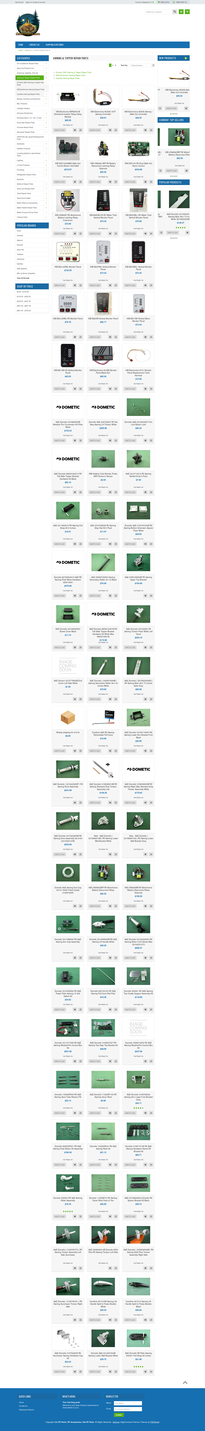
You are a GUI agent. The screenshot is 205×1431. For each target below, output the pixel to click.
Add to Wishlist (75, 130)
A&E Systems (22, 268)
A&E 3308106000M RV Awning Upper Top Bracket (138, 578)
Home (20, 50)
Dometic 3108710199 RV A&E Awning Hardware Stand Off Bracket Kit (138, 1149)
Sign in (28, 2)
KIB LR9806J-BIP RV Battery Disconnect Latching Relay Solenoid (103, 166)
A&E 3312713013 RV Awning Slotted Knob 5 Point (138, 475)
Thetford (20, 254)
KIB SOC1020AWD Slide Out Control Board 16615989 (67, 164)
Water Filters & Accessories (27, 203)
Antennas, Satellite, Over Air (27, 73)
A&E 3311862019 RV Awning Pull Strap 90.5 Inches (68, 526)
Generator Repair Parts (25, 132)
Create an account (39, 2)
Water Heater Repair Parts (27, 207)
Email (108, 1408)
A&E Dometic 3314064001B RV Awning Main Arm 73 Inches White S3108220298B (173, 216)
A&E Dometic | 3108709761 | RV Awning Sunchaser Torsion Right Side (68, 1304)
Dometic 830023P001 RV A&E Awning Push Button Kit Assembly (68, 1147)
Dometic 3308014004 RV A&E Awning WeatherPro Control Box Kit (138, 1045)
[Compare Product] (181, 11)
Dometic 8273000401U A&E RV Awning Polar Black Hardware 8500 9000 (68, 580)
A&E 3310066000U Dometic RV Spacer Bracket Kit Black (138, 1199)
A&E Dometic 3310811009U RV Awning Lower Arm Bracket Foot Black (138, 735)
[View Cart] (187, 11)
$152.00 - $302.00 (24, 296)
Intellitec (20, 264)
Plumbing (20, 170)
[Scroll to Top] (186, 1383)
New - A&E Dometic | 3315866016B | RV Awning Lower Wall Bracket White (103, 838)
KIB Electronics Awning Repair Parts (30, 89)
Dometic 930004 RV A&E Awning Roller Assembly (67, 1199)
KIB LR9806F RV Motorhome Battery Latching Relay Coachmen (68, 217)
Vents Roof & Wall (23, 198)
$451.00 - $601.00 (24, 306)
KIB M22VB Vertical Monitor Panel (103, 318)
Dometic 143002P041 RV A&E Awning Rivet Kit (103, 1147)
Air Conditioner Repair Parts (27, 63)
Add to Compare (80, 130)
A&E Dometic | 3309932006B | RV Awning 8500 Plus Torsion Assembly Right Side (138, 1252)
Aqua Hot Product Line (25, 68)
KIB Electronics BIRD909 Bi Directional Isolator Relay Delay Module (68, 114)
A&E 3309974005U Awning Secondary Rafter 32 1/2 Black (103, 578)
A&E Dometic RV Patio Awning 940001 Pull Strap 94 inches (138, 1354)
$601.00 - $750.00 (24, 310)
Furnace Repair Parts (25, 127)
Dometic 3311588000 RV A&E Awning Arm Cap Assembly (68, 940)
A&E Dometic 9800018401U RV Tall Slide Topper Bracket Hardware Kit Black (68, 476)
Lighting (20, 160)
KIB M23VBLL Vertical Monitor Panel (138, 268)
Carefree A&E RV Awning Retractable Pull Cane (103, 733)
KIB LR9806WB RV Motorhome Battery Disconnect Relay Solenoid (138, 890)
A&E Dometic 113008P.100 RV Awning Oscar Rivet (103, 1095)
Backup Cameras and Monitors (28, 99)
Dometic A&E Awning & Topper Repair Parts (31, 83)
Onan (19, 231)
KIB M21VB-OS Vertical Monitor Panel (68, 371)
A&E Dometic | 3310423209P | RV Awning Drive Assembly (68, 785)
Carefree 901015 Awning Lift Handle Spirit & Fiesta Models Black (138, 1304)
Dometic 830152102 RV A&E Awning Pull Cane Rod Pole (103, 992)
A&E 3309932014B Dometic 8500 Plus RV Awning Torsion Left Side (103, 1251)
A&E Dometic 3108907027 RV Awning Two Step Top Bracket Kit (103, 1044)
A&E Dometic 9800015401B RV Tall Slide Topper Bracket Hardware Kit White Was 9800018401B (103, 632)
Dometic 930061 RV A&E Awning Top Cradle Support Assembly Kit (138, 992)
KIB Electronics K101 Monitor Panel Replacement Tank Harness (138, 373)
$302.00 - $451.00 (24, 301)
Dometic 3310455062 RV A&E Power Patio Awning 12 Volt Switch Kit (68, 993)
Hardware (20, 144)
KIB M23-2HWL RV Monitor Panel (68, 318)
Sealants (20, 179)
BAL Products (22, 103)
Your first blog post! (71, 1402)
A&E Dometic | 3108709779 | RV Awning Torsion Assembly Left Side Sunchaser (68, 1252)
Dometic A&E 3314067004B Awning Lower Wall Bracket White (103, 1354)
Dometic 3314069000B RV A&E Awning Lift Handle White (103, 940)
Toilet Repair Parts (24, 193)
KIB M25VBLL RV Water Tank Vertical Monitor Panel (138, 216)
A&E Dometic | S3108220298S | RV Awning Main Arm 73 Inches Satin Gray (138, 683)
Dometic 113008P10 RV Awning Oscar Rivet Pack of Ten (103, 1199)
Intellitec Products (23, 148)
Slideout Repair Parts (25, 184)
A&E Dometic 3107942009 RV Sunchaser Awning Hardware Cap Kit (68, 1355)
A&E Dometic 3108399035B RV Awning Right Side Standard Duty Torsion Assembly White (138, 786)
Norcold (20, 245)
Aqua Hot (20, 249)
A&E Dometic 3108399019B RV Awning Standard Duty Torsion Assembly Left (103, 786)
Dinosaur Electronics (25, 113)
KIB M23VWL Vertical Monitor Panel (103, 268)
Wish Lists (165, 2)
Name (108, 1402)
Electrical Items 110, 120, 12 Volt (29, 118)
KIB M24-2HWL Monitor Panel (68, 266)
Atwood (20, 240)
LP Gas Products (23, 165)
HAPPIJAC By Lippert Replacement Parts (30, 138)
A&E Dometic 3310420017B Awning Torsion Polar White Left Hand (138, 631)
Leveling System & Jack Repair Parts (28, 154)
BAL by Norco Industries (26, 273)
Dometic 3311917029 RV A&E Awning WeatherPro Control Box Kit (68, 1045)
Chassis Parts (22, 217)
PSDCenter (154, 1422)
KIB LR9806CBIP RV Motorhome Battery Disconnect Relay (103, 888)
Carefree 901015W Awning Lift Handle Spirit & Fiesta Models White (103, 1304)
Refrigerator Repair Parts (26, 174)
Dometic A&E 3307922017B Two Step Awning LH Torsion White (103, 423)
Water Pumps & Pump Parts (27, 212)
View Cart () (181, 2)
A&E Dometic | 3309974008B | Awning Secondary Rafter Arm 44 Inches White (103, 683)
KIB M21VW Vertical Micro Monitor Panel (138, 319)
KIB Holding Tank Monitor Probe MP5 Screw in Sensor (103, 475)
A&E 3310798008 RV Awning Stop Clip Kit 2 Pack (103, 526)
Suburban (20, 259)
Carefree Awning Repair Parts (28, 94)
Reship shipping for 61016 (67, 732)
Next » (116, 65)
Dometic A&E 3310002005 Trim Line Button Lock (138, 423)
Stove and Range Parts (25, 188)
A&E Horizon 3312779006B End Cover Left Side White (68, 681)
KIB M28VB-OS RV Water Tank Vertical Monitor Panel (103, 216)
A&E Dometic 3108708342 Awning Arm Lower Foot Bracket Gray (138, 1097)
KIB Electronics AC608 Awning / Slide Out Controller (138, 112)
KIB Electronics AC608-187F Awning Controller (103, 112)
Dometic (20, 235)
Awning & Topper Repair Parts (28, 77)
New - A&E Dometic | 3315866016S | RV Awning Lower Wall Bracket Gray (138, 838)
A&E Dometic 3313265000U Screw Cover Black (68, 630)
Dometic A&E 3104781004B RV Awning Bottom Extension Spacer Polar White (138, 528)
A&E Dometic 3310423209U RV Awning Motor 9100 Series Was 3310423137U (138, 942)
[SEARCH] (174, 11)
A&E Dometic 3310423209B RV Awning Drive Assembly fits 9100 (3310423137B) (68, 838)
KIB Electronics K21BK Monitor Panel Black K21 (103, 371)
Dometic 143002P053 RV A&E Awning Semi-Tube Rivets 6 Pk (67, 1095)
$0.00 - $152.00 (23, 291)
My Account (19, 2)
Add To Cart (59, 130)
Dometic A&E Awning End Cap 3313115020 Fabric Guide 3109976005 (68, 890)
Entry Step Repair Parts (26, 122)
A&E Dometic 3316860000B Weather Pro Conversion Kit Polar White (68, 424)
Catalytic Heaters (23, 108)
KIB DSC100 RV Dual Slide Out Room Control (138, 164)
